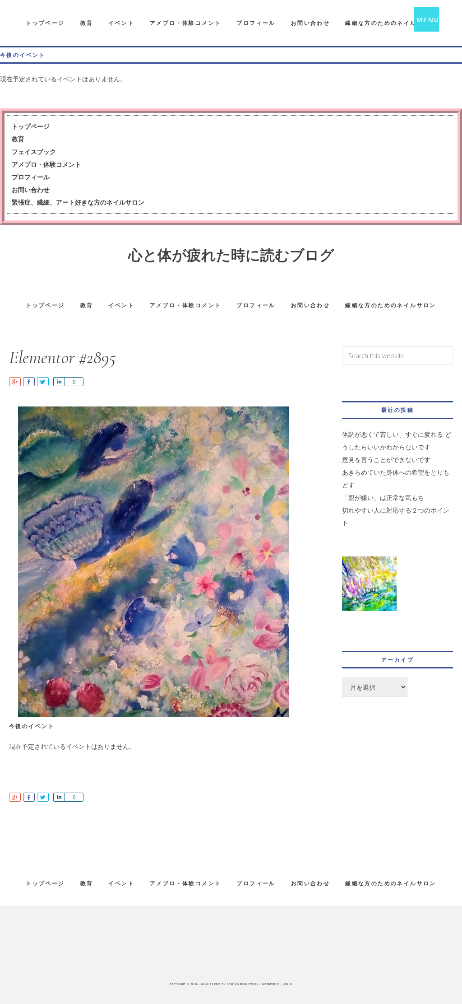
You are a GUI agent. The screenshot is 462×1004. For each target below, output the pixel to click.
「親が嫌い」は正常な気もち (383, 497)
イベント (121, 883)
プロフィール (31, 177)
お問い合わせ (31, 189)
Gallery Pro (211, 984)
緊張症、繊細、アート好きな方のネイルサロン (78, 202)
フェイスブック (34, 151)
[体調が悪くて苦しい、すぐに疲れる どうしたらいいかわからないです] (369, 589)
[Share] (59, 381)
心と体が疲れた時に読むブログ (231, 255)
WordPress (271, 984)
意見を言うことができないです (386, 459)
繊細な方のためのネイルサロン (390, 883)
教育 (18, 139)
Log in (287, 984)
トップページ (31, 126)
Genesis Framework (243, 984)
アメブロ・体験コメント (46, 164)
